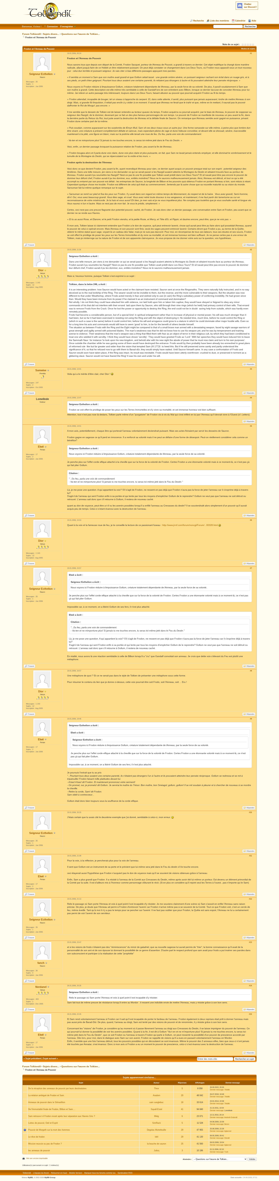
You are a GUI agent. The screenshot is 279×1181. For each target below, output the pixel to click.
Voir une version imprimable (37, 1158)
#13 (250, 942)
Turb (226, 1152)
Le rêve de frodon (36, 1137)
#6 (251, 520)
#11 (250, 856)
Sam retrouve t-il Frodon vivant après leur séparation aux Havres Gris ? (61, 1116)
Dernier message (216, 1090)
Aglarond (227, 1131)
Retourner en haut (59, 1173)
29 (182, 1130)
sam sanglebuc (156, 1102)
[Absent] (45, 270)
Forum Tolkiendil (31, 34)
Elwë (41, 446)
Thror (156, 1088)
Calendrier (240, 20)
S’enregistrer (66, 26)
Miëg (156, 1116)
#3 (251, 369)
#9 (251, 719)
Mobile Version (75, 1173)
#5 (251, 426)
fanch (40, 963)
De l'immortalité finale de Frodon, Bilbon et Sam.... (51, 1109)
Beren (226, 1124)
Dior (40, 270)
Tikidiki (227, 1090)
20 (182, 1095)
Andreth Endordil (230, 1117)
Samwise (40, 370)
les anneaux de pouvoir (39, 1150)
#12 (250, 899)
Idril (156, 1137)
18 (182, 1102)
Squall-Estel (156, 1109)
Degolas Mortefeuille (156, 1130)
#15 (250, 1014)
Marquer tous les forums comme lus (99, 1173)
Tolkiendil (27, 1173)
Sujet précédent (33, 1058)
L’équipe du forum (41, 1173)
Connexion (52, 26)
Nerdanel (40, 987)
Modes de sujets (248, 49)
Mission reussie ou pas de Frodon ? (45, 1143)
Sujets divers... (51, 34)
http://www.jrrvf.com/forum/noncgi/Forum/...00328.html (190, 525)
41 (182, 1109)
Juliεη (156, 1150)
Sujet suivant (49, 1058)
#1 (251, 53)
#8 (251, 671)
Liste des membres (219, 20)
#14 (250, 986)
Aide (254, 20)
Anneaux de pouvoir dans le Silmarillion (46, 1102)
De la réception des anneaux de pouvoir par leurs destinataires (57, 1088)
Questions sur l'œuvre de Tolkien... (80, 34)
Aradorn (156, 1095)
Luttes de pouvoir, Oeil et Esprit (43, 1123)
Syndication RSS (125, 1173)
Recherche (198, 20)
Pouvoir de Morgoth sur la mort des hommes (49, 1130)
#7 (251, 568)
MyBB (30, 1177)
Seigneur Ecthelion (41, 74)
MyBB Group (49, 1177)
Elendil (226, 1138)
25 (182, 1143)
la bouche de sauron (156, 1143)
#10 (250, 812)
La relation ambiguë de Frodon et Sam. (46, 1095)
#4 (251, 398)
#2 (251, 250)
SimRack (156, 1123)
